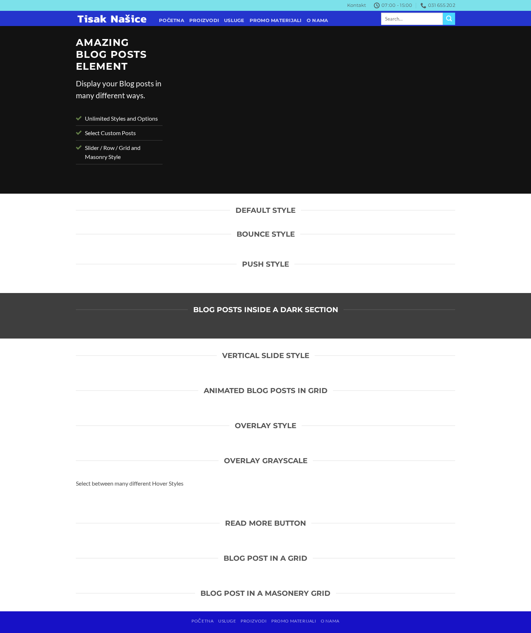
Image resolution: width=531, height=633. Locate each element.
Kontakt (356, 5)
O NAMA (317, 20)
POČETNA (171, 20)
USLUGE (234, 20)
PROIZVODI (204, 20)
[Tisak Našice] (112, 19)
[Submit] (449, 19)
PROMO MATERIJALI (276, 20)
